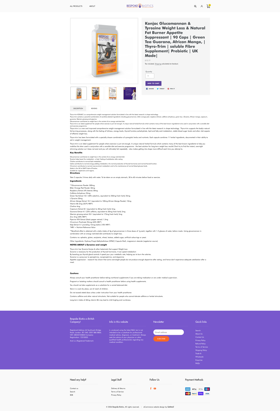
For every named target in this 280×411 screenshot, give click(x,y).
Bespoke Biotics (118, 407)
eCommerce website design (154, 407)
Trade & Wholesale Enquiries (199, 356)
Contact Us (199, 337)
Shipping (158, 64)
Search (198, 330)
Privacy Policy (200, 340)
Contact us (74, 388)
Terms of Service (201, 347)
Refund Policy (200, 344)
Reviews (94, 108)
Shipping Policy (201, 350)
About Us (199, 334)
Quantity (148, 72)
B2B (71, 395)
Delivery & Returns (118, 388)
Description (78, 108)
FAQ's (197, 363)
